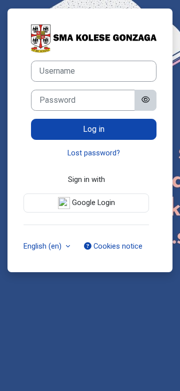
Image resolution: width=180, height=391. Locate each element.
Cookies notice (117, 246)
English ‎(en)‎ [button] (44, 246)
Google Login (92, 202)
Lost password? (94, 152)
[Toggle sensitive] (145, 100)
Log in (93, 129)
